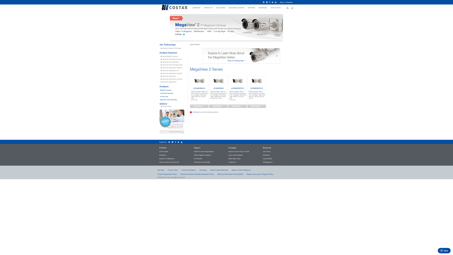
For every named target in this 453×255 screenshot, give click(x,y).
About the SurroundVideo (171, 62)
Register (289, 2)
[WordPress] (263, 2)
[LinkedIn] (267, 2)
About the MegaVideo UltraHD (172, 68)
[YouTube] (275, 2)
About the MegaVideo (169, 82)
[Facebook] (269, 2)
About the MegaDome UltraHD (172, 73)
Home (191, 44)
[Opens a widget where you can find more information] (444, 251)
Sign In (282, 2)
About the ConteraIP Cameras (172, 59)
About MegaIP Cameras (170, 56)
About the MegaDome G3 (171, 70)
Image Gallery (167, 106)
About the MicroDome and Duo (172, 79)
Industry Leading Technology (172, 48)
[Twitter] (272, 2)
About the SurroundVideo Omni (173, 65)
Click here (196, 112)
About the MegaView (169, 76)
